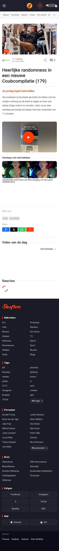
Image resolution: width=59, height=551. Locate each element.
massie (19, 59)
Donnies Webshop (10, 471)
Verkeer (5, 336)
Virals (32, 15)
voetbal (33, 390)
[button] (54, 15)
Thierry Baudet (9, 442)
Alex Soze (35, 428)
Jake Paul (6, 424)
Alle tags (36, 401)
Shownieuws (8, 345)
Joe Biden (6, 446)
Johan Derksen (37, 414)
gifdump (34, 372)
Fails (4, 327)
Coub (5, 218)
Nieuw (6, 15)
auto (32, 386)
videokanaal (47, 249)
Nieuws (5, 331)
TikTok (5, 399)
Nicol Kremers (36, 442)
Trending (15, 15)
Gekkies (5, 350)
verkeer (5, 376)
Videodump (7, 462)
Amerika (6, 372)
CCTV (4, 386)
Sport (32, 345)
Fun (4, 322)
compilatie (14, 218)
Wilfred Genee (8, 428)
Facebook (15, 494)
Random (34, 327)
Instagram (7, 390)
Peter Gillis (35, 433)
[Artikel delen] (45, 60)
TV (31, 336)
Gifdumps (6, 341)
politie (5, 381)
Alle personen (38, 448)
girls (32, 395)
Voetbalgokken (9, 475)
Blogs (32, 354)
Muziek (33, 350)
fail (3, 367)
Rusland (6, 395)
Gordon (33, 437)
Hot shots (41, 15)
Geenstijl (34, 466)
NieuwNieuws (8, 466)
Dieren (33, 341)
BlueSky (15, 508)
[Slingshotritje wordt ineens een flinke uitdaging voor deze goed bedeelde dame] (29, 169)
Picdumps (34, 322)
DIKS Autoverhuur (38, 462)
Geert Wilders (36, 419)
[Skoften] (11, 306)
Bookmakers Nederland (41, 471)
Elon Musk (35, 424)
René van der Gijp (10, 419)
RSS (43, 508)
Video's (24, 15)
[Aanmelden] (51, 5)
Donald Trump (8, 414)
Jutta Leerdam (9, 433)
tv (31, 381)
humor (33, 376)
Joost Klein (7, 437)
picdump (34, 367)
